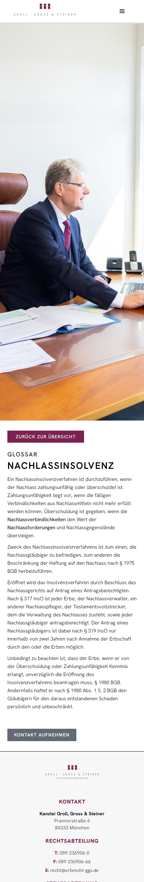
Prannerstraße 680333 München (72, 821)
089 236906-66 (72, 862)
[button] (122, 11)
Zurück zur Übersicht (46, 437)
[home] (45, 9)
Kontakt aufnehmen (42, 735)
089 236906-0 (72, 853)
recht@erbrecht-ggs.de (72, 870)
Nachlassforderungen (31, 527)
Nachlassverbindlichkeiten (36, 519)
